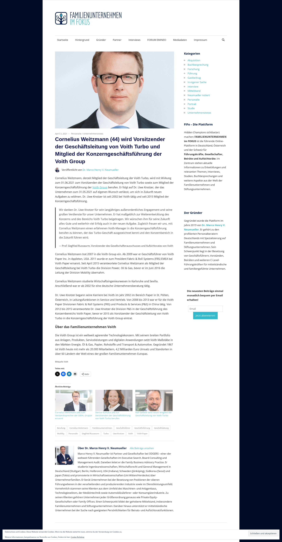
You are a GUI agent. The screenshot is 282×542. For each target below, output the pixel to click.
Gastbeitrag (194, 77)
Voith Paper (142, 433)
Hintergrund (82, 40)
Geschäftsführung (142, 428)
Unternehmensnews (93, 133)
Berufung (61, 428)
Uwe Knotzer (118, 433)
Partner (117, 40)
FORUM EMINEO (156, 40)
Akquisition (194, 60)
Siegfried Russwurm (90, 433)
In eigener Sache (197, 82)
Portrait (192, 104)
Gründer (101, 40)
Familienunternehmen (102, 428)
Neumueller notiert (199, 95)
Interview (193, 86)
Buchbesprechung (198, 64)
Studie (191, 108)
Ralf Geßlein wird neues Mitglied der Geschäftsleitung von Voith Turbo (153, 414)
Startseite (62, 40)
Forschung (193, 69)
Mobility (60, 433)
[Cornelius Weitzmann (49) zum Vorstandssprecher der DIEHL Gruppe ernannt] (73, 400)
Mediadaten (180, 40)
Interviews (134, 40)
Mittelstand (194, 90)
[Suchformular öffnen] (223, 39)
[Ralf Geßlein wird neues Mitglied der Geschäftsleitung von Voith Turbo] (154, 400)
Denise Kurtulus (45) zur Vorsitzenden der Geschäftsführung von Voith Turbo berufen (113, 415)
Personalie (76, 133)
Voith (130, 433)
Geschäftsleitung (161, 428)
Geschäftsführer (123, 428)
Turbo (106, 433)
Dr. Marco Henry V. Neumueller (101, 169)
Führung (192, 73)
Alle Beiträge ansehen (142, 448)
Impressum (200, 40)
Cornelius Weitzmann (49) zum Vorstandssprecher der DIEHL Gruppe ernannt (73, 415)
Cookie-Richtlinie (77, 537)
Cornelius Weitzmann (78, 428)
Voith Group (99, 187)
